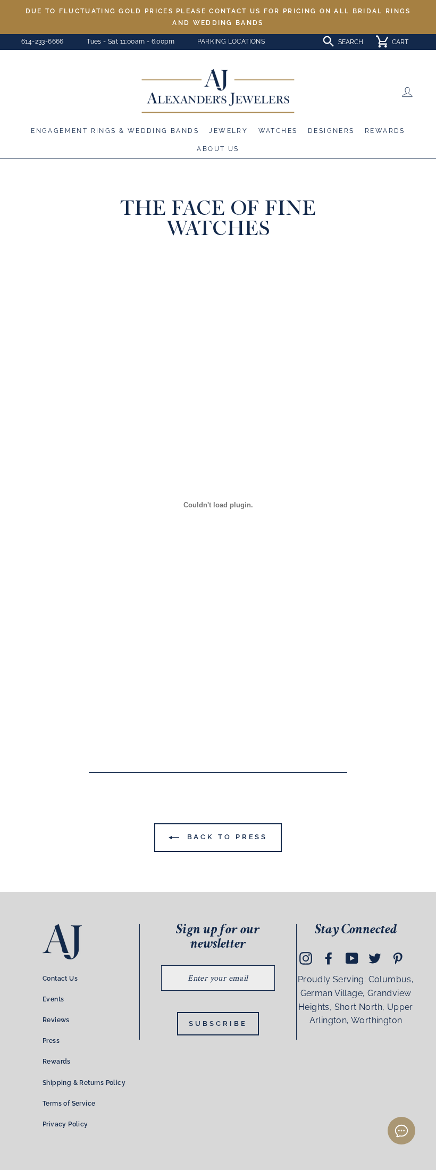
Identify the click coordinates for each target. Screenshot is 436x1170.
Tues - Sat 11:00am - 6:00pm (130, 41)
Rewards (385, 131)
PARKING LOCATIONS (231, 41)
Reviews (56, 1020)
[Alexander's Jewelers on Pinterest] (397, 958)
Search (350, 42)
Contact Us (60, 978)
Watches (278, 131)
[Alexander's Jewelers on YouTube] (352, 958)
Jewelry (228, 131)
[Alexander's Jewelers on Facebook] (328, 958)
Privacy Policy (65, 1124)
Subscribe (218, 1023)
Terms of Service (69, 1103)
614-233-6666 (42, 41)
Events (53, 999)
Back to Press (225, 837)
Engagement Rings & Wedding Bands (115, 131)
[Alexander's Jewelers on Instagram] (305, 958)
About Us (218, 149)
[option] (218, 17)
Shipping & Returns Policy (84, 1083)
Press (51, 1040)
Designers (331, 131)
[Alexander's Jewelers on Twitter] (374, 958)
